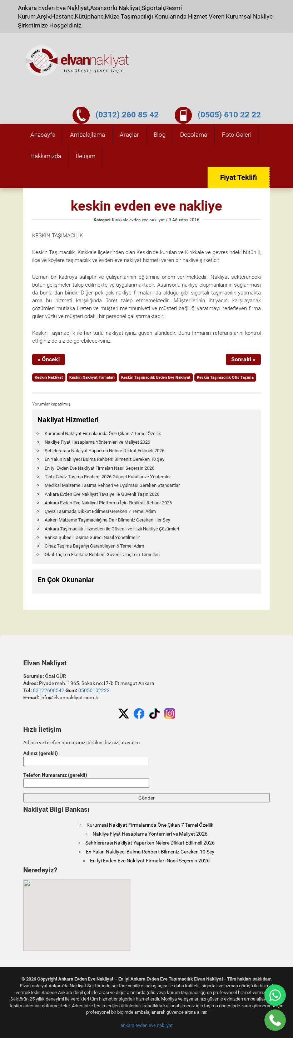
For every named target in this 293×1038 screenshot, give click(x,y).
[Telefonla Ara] (275, 1020)
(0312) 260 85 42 (127, 115)
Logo (77, 61)
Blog (159, 134)
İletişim (85, 156)
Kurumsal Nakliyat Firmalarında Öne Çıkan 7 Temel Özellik (103, 433)
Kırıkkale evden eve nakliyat (138, 219)
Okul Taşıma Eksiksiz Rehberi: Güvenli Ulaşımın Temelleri (102, 554)
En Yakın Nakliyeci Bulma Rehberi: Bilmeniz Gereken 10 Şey (104, 459)
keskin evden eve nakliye (146, 206)
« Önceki (49, 359)
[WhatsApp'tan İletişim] (275, 995)
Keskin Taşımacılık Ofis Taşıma (225, 377)
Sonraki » (243, 359)
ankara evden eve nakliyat (146, 1025)
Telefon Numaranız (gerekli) (55, 775)
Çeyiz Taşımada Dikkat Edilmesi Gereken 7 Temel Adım (100, 511)
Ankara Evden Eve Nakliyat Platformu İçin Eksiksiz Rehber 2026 (108, 502)
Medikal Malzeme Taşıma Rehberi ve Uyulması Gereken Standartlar (112, 485)
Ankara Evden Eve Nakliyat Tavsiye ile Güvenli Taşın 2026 (102, 494)
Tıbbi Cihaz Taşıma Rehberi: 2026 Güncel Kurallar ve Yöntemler (108, 476)
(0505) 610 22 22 (229, 115)
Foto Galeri (237, 134)
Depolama (193, 134)
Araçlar (129, 134)
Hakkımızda (45, 156)
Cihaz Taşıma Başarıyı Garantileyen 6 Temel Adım (94, 546)
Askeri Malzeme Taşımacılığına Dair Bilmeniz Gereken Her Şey (107, 520)
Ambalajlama (87, 134)
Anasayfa (42, 134)
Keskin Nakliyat (49, 377)
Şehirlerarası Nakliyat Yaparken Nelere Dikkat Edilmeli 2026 (104, 450)
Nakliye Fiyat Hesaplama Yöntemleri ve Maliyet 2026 (97, 442)
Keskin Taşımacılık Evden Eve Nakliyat (155, 377)
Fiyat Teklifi (238, 177)
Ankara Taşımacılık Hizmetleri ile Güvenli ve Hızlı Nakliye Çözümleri (112, 528)
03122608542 (48, 690)
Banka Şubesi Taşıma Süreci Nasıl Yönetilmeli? (92, 537)
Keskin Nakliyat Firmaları (92, 377)
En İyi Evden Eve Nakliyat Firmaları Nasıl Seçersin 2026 (99, 468)
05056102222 (94, 690)
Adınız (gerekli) (40, 753)
